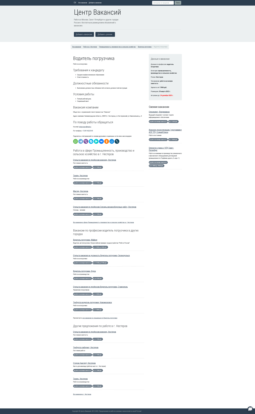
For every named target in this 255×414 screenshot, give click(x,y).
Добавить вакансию (95, 3)
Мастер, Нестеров (80, 191)
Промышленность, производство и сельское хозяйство (117, 47)
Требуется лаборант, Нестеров (85, 347)
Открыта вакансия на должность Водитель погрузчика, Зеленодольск (101, 255)
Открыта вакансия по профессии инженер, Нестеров (94, 160)
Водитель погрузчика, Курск (84, 271)
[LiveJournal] (117, 141)
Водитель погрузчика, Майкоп (85, 240)
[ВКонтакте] (101, 141)
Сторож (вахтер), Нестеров (84, 363)
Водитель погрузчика (145, 47)
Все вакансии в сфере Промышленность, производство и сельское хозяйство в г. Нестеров (103, 222)
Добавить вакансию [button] (84, 34)
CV (75, 2)
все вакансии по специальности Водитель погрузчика (100, 318)
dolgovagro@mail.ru (85, 127)
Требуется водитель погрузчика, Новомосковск (92, 302)
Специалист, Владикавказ (159, 112)
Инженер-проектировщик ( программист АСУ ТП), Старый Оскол (165, 131)
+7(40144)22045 (87, 131)
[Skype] (91, 141)
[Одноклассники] (106, 141)
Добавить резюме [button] (105, 34)
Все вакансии (82, 3)
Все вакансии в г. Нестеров (82, 394)
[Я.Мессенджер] (96, 141)
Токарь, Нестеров (80, 175)
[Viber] (85, 141)
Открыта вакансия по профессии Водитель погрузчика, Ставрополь (100, 287)
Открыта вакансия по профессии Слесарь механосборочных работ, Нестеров (104, 207)
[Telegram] (80, 141)
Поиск (178, 3)
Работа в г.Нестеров (90, 47)
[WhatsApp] (75, 141)
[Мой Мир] (111, 141)
